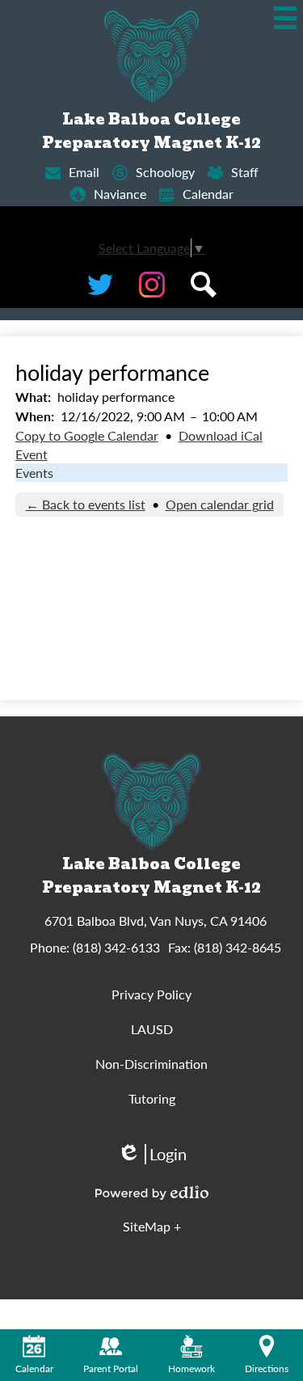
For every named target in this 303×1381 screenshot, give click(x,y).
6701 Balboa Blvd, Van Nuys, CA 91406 (155, 920)
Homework (191, 1368)
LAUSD (152, 1029)
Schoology (165, 172)
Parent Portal (110, 1368)
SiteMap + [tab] (152, 1226)
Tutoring (151, 1098)
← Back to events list (85, 504)
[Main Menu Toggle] (285, 18)
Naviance (120, 193)
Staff (245, 172)
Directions (266, 1368)
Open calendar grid (220, 504)
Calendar (208, 193)
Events (34, 472)
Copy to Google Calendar (86, 435)
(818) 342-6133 (116, 947)
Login (152, 1154)
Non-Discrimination (151, 1063)
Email (84, 172)
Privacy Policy (151, 994)
